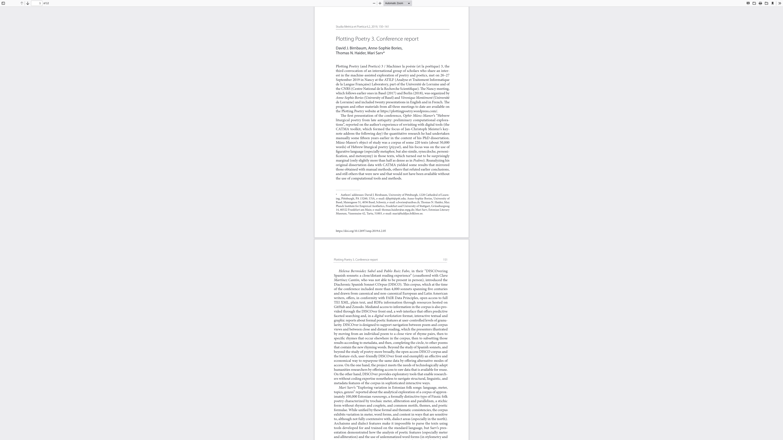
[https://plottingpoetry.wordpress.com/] (408, 111)
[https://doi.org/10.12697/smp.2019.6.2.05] (361, 231)
